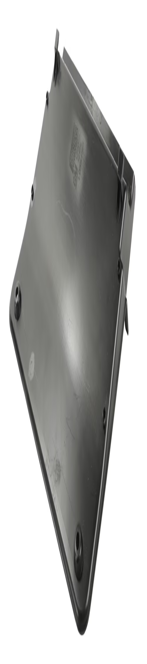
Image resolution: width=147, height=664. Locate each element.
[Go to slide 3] (3, 313)
